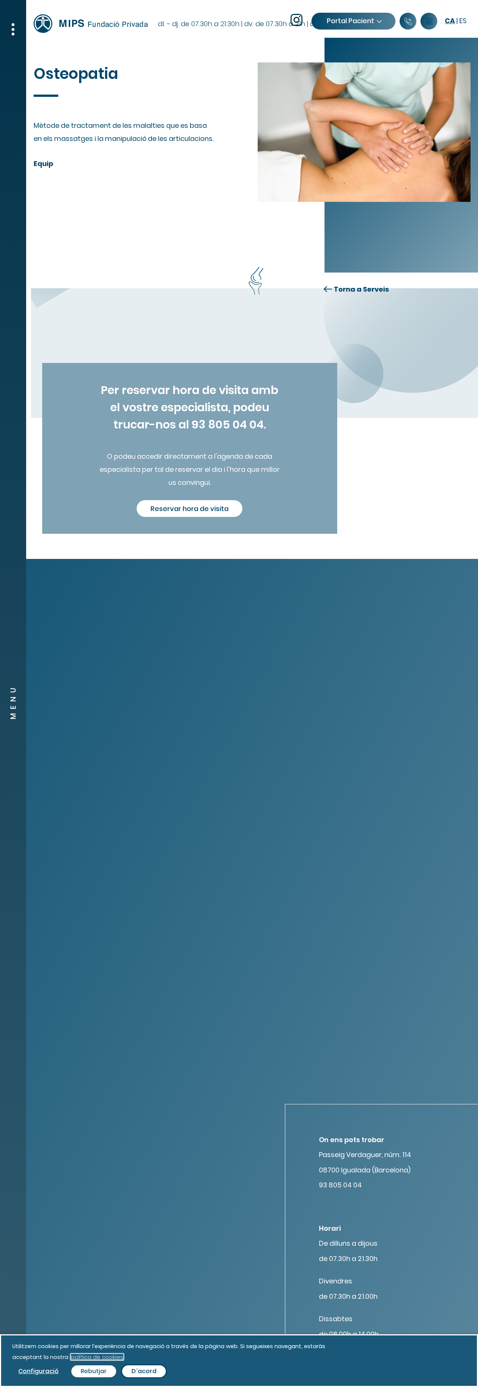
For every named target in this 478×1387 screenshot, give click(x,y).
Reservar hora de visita (189, 508)
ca (450, 20)
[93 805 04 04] (408, 21)
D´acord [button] (143, 1371)
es (463, 20)
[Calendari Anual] (428, 21)
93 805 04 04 (340, 1185)
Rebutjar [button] (94, 1371)
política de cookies (97, 1357)
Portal (350, 20)
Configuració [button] (38, 1371)
